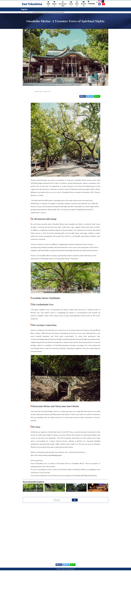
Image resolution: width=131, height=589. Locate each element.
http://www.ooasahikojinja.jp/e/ (50, 455)
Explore (54, 5)
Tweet (91, 96)
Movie (77, 5)
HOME (48, 5)
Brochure (83, 5)
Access (71, 5)
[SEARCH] (75, 500)
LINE (97, 96)
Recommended (63, 5)
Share (83, 96)
